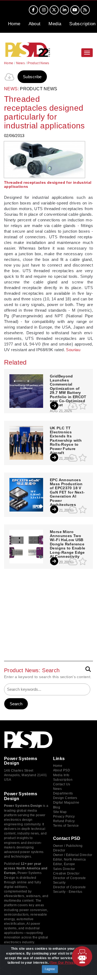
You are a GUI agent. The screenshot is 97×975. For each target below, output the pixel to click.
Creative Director (66, 873)
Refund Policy (64, 821)
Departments (63, 793)
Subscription (82, 23)
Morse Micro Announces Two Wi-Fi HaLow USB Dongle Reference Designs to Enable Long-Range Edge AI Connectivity (67, 544)
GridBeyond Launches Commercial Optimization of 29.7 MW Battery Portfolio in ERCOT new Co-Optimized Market (68, 390)
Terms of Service (66, 826)
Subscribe (32, 76)
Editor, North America (69, 859)
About (35, 23)
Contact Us (61, 784)
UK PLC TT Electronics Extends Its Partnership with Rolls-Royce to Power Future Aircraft (66, 440)
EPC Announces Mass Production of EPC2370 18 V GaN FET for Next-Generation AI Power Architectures (67, 492)
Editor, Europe (64, 864)
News (20, 63)
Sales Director (64, 869)
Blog (56, 807)
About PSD (61, 770)
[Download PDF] (9, 77)
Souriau (73, 349)
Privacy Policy (64, 816)
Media (54, 23)
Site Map (60, 812)
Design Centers (65, 798)
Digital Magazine (66, 802)
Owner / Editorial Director (72, 855)
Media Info (61, 775)
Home (14, 23)
